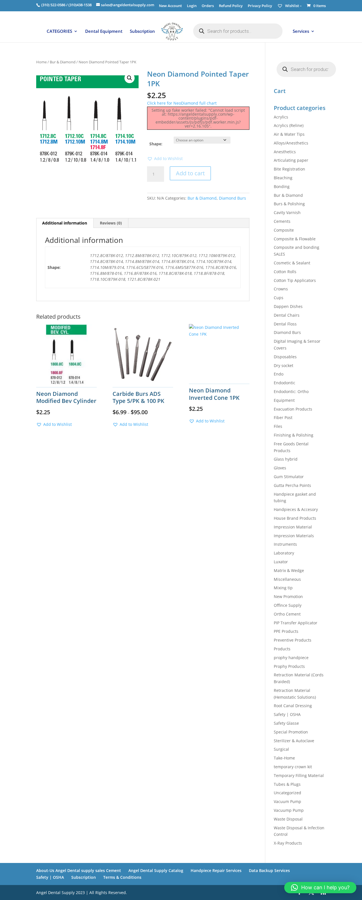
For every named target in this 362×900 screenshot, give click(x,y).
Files (278, 426)
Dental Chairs (286, 315)
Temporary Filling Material (299, 775)
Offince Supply (287, 605)
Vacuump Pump (289, 810)
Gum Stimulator (289, 476)
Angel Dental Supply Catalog (155, 870)
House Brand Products (295, 518)
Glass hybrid (286, 459)
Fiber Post (283, 417)
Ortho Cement (287, 614)
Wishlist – (293, 5)
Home (41, 61)
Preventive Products (292, 640)
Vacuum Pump (287, 801)
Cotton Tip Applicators (295, 280)
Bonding (282, 186)
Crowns (281, 289)
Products (282, 648)
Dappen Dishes (288, 306)
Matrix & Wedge (289, 570)
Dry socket (283, 365)
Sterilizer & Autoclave (294, 740)
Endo (278, 374)
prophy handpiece (291, 657)
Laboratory (284, 553)
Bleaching (283, 177)
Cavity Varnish (287, 212)
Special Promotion (291, 732)
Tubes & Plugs (287, 784)
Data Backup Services (269, 870)
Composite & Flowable (295, 238)
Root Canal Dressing (293, 705)
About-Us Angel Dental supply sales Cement (78, 870)
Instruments (285, 544)
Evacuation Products (293, 409)
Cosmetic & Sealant (292, 263)
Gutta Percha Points (292, 485)
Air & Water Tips (289, 134)
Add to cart (190, 173)
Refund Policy (231, 6)
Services (301, 31)
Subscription (142, 31)
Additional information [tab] (64, 223)
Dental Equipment (103, 31)
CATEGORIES (59, 31)
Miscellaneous (287, 579)
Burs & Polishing (289, 203)
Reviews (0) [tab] (111, 223)
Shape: (155, 143)
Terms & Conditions (122, 877)
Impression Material (293, 527)
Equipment (284, 400)
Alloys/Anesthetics (291, 143)
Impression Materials (294, 535)
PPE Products (286, 631)
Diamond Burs (232, 198)
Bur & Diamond (63, 61)
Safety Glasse (286, 723)
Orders (208, 6)
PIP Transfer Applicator (295, 622)
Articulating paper (291, 160)
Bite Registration (289, 169)
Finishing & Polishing (293, 435)
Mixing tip (283, 587)
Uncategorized (287, 792)
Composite (284, 230)
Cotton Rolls (285, 271)
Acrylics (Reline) (288, 125)
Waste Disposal (288, 819)
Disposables (285, 356)
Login (192, 6)
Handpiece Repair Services (216, 870)
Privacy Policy (260, 6)
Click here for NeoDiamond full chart (182, 103)
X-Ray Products (288, 843)
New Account (170, 6)
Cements (282, 221)
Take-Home (284, 758)
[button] (129, 78)
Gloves (280, 467)
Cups (278, 297)
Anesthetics (285, 151)
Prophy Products (289, 666)
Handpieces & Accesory (296, 509)
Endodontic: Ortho (291, 391)
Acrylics (281, 117)
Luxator (281, 561)
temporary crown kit (293, 766)
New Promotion (288, 596)
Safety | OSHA (287, 714)
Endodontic (284, 382)
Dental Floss (285, 324)
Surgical (281, 749)
